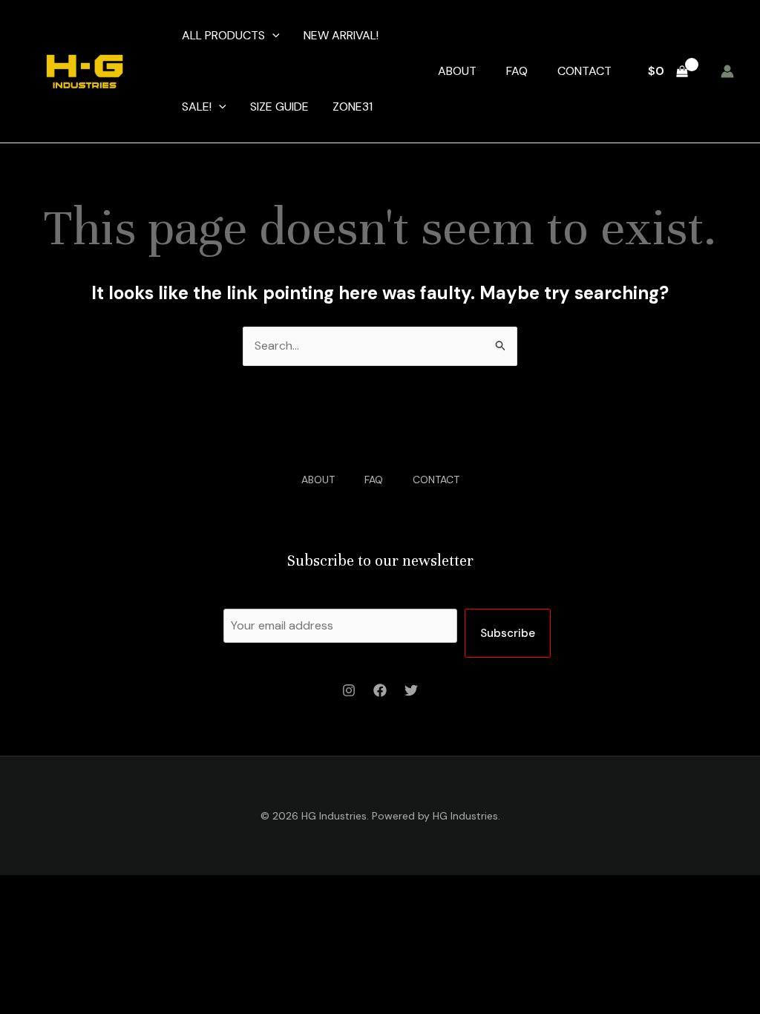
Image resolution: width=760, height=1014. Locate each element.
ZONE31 (352, 106)
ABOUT (457, 71)
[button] (272, 35)
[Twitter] (411, 690)
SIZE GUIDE (279, 106)
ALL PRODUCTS (223, 35)
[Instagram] (349, 690)
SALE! (197, 106)
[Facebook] (380, 690)
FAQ (517, 71)
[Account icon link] (727, 71)
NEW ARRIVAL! (341, 35)
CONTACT (584, 71)
